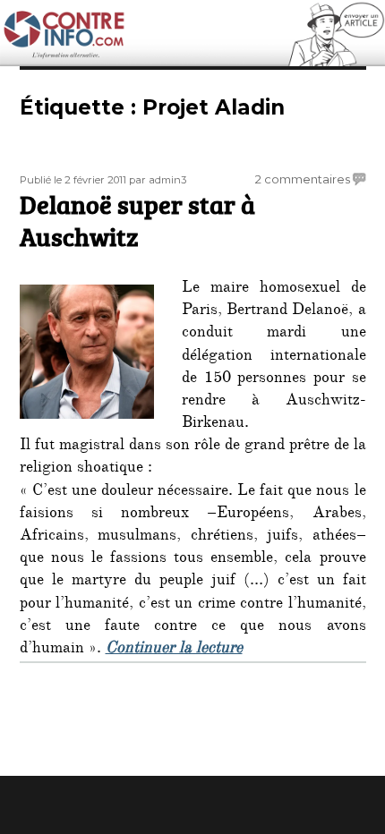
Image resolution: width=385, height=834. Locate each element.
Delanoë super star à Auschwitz (137, 220)
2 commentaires (302, 179)
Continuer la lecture (174, 649)
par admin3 (157, 180)
